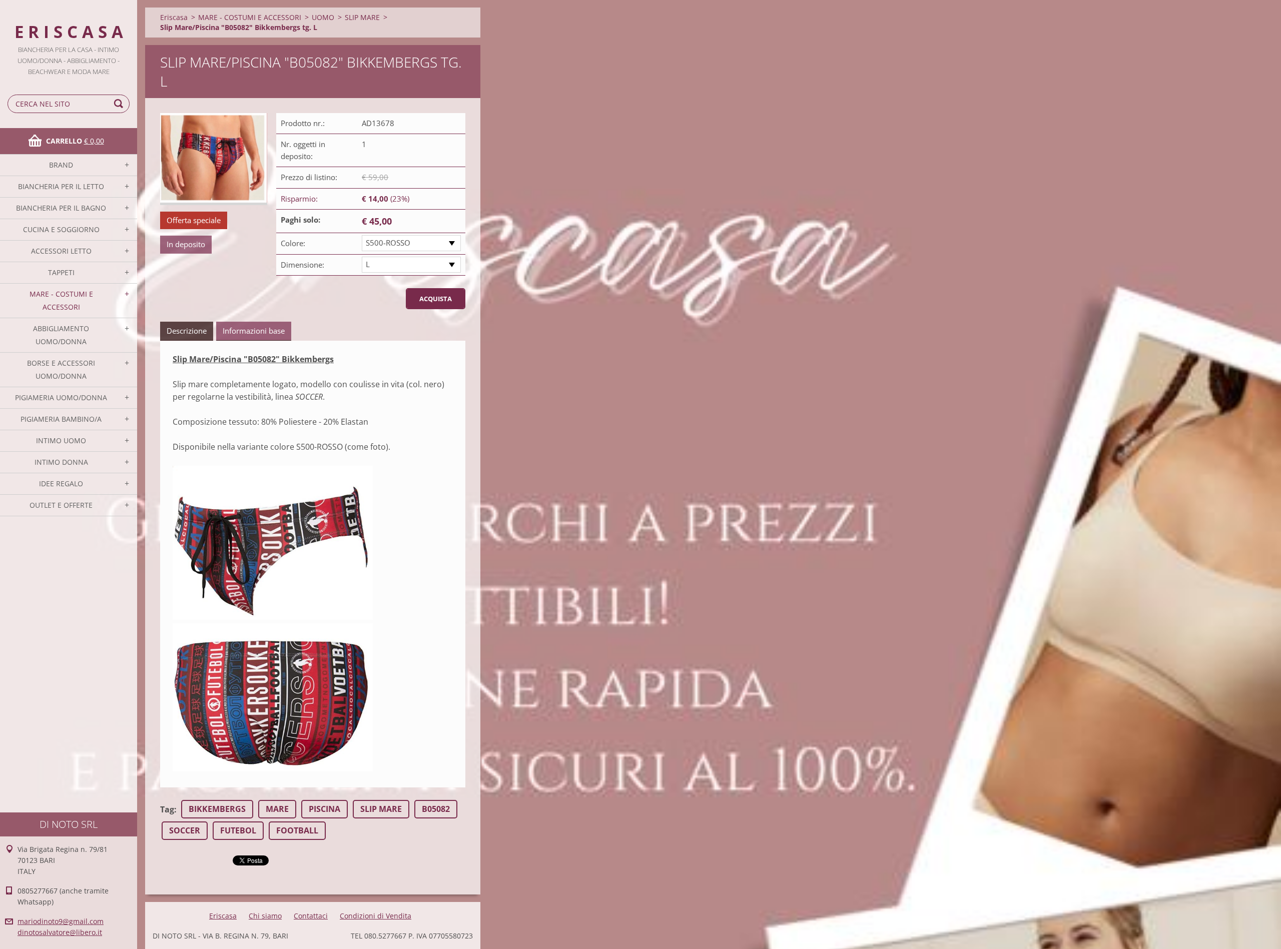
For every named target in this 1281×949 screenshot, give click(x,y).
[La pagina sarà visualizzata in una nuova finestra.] (213, 159)
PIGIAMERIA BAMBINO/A (61, 419)
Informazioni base (254, 331)
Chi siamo (265, 915)
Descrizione (187, 331)
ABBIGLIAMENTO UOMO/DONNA (61, 335)
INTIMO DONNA (61, 462)
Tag (167, 809)
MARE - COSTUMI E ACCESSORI (61, 300)
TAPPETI (61, 272)
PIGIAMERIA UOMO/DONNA (61, 397)
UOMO (323, 17)
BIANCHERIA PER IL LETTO (61, 186)
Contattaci (311, 915)
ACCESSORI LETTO (61, 251)
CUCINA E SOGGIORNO (61, 229)
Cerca (120, 104)
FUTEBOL (238, 830)
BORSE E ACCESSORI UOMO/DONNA (61, 369)
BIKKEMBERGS (217, 808)
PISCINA (324, 808)
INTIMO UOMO (61, 440)
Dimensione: (302, 265)
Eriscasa (174, 17)
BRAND (61, 165)
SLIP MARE (362, 17)
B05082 (436, 808)
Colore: (293, 243)
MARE (277, 808)
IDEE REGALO (61, 483)
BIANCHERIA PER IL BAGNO (61, 208)
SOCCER (184, 830)
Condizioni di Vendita (375, 915)
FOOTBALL (297, 830)
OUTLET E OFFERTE (61, 505)
